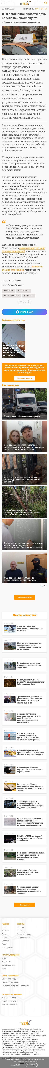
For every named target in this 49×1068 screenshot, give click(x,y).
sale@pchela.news (9, 1001)
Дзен (4, 968)
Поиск (19, 931)
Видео (4, 944)
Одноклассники (8, 965)
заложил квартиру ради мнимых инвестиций (23, 249)
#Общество (28, 296)
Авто (4, 934)
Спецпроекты (7, 948)
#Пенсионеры (23, 291)
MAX (37, 9)
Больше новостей (24, 598)
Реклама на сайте (9, 1004)
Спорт (4, 937)
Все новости (24, 905)
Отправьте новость (24, 378)
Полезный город (24, 934)
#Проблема (8, 291)
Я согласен (31, 1065)
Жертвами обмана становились (22, 268)
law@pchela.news (32, 1054)
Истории (5, 941)
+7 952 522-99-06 (9, 979)
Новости (20, 927)
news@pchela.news (10, 982)
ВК (42, 9)
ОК (46, 9)
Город (4, 927)
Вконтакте (6, 962)
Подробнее (15, 1065)
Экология (6, 931)
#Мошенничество (11, 296)
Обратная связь (23, 937)
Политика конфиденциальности (15, 986)
